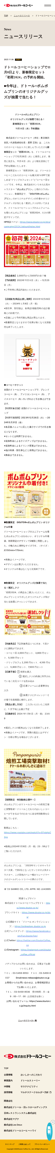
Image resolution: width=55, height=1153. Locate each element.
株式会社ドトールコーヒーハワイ (20, 1130)
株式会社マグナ (11, 1119)
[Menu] (47, 5)
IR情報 (7, 1086)
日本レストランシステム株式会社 (20, 1113)
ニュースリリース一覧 (27, 1020)
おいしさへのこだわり (31, 1074)
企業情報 (8, 1074)
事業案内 (8, 1080)
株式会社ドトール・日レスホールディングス (25, 1107)
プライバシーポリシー (42, 1144)
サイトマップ (9, 1144)
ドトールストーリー (30, 1080)
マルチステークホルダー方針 (35, 1092)
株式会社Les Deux (13, 1125)
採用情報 (8, 1092)
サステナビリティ (29, 1086)
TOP (6, 1068)
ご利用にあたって (24, 1144)
